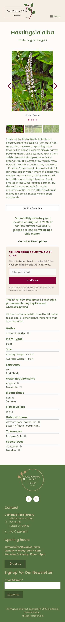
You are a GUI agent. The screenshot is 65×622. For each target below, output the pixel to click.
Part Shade (12, 373)
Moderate (12, 387)
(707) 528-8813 (18, 531)
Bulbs (9, 344)
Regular (10, 383)
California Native (16, 333)
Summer (11, 401)
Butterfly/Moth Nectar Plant (23, 425)
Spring (10, 397)
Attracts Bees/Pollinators (21, 422)
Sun (8, 369)
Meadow (11, 450)
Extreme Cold (14, 436)
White (9, 412)
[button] (55, 86)
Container (12, 446)
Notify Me (32, 280)
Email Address (14, 580)
